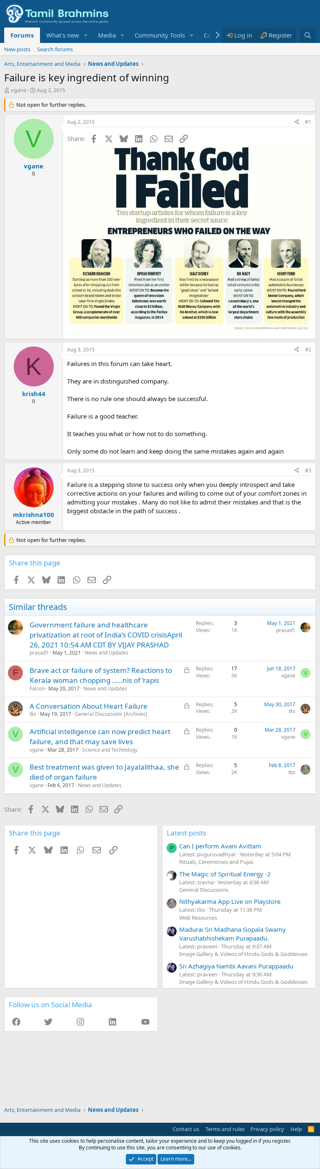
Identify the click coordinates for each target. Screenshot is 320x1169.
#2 (308, 349)
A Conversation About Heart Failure (89, 706)
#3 (308, 470)
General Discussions (203, 889)
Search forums (55, 49)
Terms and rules (225, 1129)
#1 (308, 121)
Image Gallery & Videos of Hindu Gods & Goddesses (243, 954)
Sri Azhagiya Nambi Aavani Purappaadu (236, 966)
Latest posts (186, 833)
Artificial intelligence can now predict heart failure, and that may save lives (100, 736)
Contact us (185, 1129)
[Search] (308, 35)
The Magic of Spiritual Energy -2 (225, 874)
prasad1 (39, 652)
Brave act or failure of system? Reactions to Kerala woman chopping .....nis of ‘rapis (101, 675)
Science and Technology (110, 749)
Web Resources (198, 917)
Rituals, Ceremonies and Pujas (216, 861)
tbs (291, 772)
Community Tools (160, 35)
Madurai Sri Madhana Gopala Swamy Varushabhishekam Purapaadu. (232, 933)
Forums (22, 35)
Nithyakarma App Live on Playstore (229, 901)
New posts (17, 49)
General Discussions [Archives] (111, 713)
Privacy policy (267, 1129)
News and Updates (106, 652)
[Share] (296, 122)
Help (296, 1129)
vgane (18, 90)
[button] (86, 35)
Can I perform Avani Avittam (220, 846)
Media (107, 35)
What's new (62, 35)
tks (33, 713)
